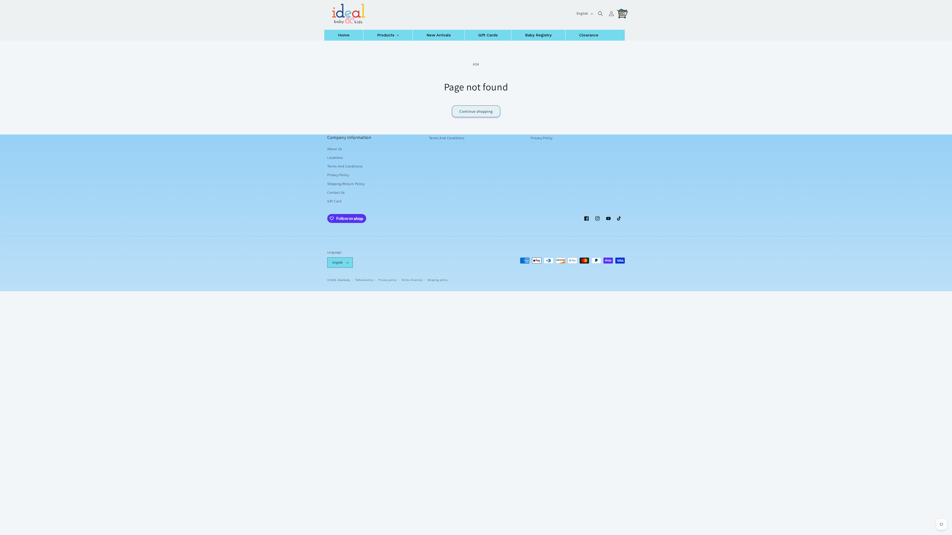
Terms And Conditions (345, 166)
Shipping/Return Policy (345, 183)
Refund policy (364, 279)
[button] (600, 13)
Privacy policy (387, 279)
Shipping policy (437, 279)
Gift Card (334, 201)
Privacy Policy (338, 175)
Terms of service (412, 279)
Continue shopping (476, 111)
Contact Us (336, 192)
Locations (335, 157)
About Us (334, 149)
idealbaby (343, 280)
